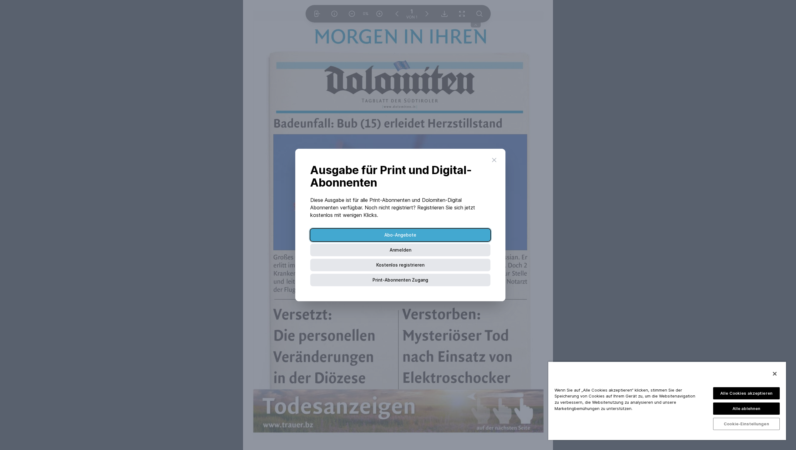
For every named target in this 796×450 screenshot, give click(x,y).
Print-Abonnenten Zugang (400, 279)
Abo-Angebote (400, 235)
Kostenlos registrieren (400, 265)
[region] (667, 400)
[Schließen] (775, 374)
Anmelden (400, 249)
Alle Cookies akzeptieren (746, 393)
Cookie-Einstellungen (746, 423)
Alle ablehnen (747, 408)
